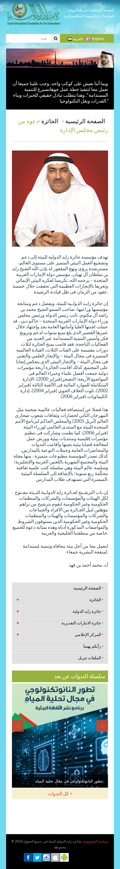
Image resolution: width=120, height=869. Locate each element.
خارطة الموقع (78, 10)
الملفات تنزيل (89, 657)
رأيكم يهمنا (92, 16)
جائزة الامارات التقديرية (81, 623)
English (98, 39)
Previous (18, 726)
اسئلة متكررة (73, 16)
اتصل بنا (108, 16)
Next (102, 726)
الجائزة (49, 121)
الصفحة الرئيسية (102, 10)
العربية (77, 39)
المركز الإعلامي (88, 634)
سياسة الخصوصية (95, 841)
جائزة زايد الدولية (87, 611)
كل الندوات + (60, 793)
